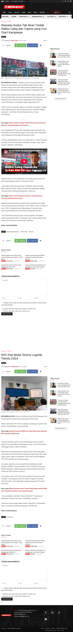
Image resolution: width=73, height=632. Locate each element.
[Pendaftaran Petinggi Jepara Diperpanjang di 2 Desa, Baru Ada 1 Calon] (53, 55)
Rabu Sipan (15, 40)
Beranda (3, 21)
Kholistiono (10, 268)
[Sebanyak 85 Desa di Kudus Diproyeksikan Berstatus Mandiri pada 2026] (53, 90)
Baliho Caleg (24, 231)
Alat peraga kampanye (13, 231)
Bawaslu (31, 231)
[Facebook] (63, 1)
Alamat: (16, 610)
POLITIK (9, 21)
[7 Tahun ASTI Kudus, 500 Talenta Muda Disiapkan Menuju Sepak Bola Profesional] (53, 72)
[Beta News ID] (14, 6)
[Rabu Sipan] (2, 40)
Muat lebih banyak (60, 98)
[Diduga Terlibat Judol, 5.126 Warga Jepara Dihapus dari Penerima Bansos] (53, 63)
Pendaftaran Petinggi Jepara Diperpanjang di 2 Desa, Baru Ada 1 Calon (64, 55)
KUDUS (3, 261)
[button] (69, 12)
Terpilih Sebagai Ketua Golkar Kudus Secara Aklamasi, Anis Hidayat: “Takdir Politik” (11, 257)
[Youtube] (70, 1)
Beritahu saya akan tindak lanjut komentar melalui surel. (19, 308)
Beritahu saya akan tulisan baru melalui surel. (16, 311)
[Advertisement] (60, 30)
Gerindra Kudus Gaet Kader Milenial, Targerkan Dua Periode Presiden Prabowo (35, 257)
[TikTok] (59, 612)
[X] (68, 1)
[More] (40, 45)
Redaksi (33, 268)
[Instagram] (65, 1)
